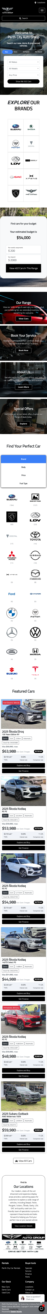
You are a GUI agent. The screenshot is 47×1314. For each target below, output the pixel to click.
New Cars (6, 1286)
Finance (28, 1273)
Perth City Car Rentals (11, 1268)
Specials (28, 1268)
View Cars (23, 319)
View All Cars (25, 1161)
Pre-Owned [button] (38, 52)
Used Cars (6, 1292)
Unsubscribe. (13, 1309)
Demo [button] (15, 52)
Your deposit (11, 257)
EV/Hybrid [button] (26, 52)
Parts (27, 1276)
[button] (42, 10)
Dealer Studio (16, 1312)
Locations (41, 2)
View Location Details (23, 1225)
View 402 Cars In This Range (23, 268)
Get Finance (23, 770)
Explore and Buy (23, 765)
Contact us (29, 1289)
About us (29, 1292)
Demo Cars (6, 1289)
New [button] (6, 52)
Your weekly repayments (15, 248)
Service (28, 1270)
